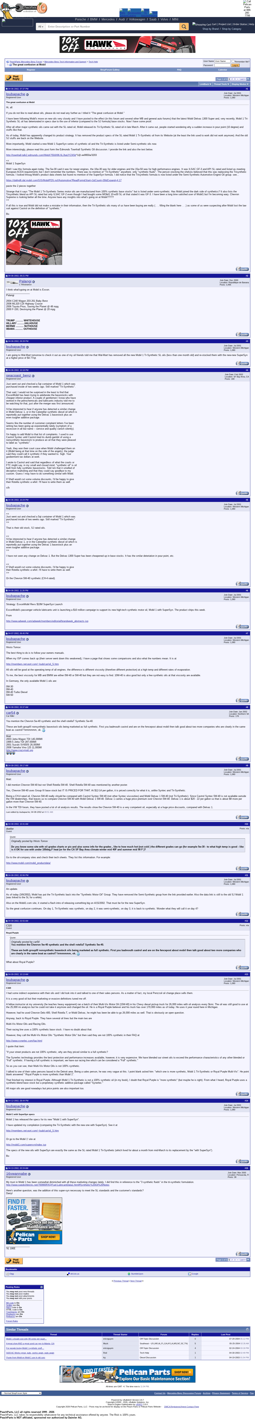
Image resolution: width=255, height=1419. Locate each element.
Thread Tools (220, 84)
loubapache (15, 94)
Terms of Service (240, 1393)
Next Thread (136, 1281)
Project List (225, 24)
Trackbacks (11, 1312)
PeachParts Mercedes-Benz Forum (26, 62)
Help (251, 24)
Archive (206, 1393)
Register (31, 70)
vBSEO (139, 1404)
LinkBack (204, 84)
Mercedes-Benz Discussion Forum (184, 1393)
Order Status (240, 24)
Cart (214, 24)
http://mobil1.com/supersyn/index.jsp (26, 1144)
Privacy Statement (221, 1393)
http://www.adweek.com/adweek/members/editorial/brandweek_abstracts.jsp (47, 621)
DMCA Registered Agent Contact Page (181, 1407)
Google (195, 1274)
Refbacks (10, 1316)
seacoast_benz (18, 375)
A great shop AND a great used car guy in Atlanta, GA (30, 1343)
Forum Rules (12, 1321)
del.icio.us (74, 1274)
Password (208, 65)
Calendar (222, 70)
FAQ (179, 70)
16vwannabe (16, 1174)
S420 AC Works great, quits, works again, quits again (30, 1353)
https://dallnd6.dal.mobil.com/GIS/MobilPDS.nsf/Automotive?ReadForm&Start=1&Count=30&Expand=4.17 (64, 180)
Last (242, 79)
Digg (12, 1274)
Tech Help (93, 62)
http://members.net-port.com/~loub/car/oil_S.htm (32, 664)
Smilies (9, 1305)
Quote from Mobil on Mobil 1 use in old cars (25, 1357)
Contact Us (159, 1393)
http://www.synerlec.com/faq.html (24, 1040)
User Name (208, 61)
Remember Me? (242, 62)
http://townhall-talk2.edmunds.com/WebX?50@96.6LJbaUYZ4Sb (41, 155)
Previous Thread (121, 1281)
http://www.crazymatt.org (19, 750)
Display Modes (239, 84)
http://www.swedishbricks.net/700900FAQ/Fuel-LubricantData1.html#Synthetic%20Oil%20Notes (57, 1184)
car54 (10, 713)
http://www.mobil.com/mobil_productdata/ (28, 863)
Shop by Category (231, 28)
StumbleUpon (137, 1274)
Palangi (25, 281)
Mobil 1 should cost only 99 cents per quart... (26, 1339)
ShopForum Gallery (109, 70)
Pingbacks (11, 1314)
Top (252, 1393)
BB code (10, 1303)
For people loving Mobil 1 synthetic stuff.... (25, 1348)
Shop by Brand (211, 28)
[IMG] (8, 1307)
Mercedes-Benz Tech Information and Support (65, 62)
